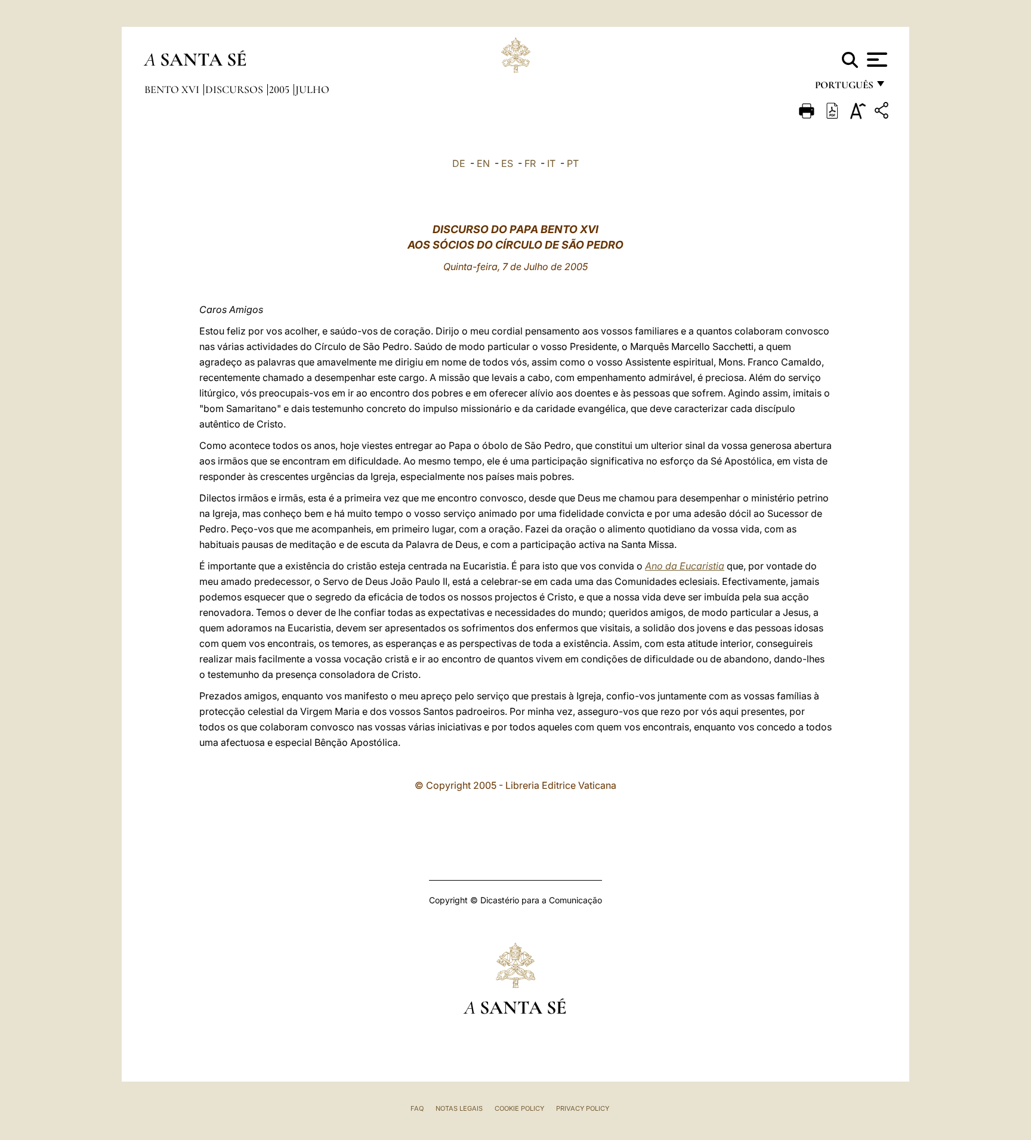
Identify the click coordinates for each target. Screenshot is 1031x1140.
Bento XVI (173, 89)
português (843, 88)
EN (483, 163)
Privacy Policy (582, 1108)
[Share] (883, 112)
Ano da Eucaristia (684, 566)
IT (551, 163)
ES (507, 163)
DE (458, 163)
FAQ (417, 1108)
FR (530, 163)
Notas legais (459, 1108)
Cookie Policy (519, 1108)
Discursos (235, 89)
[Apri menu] (875, 59)
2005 (280, 89)
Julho (312, 89)
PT (573, 163)
